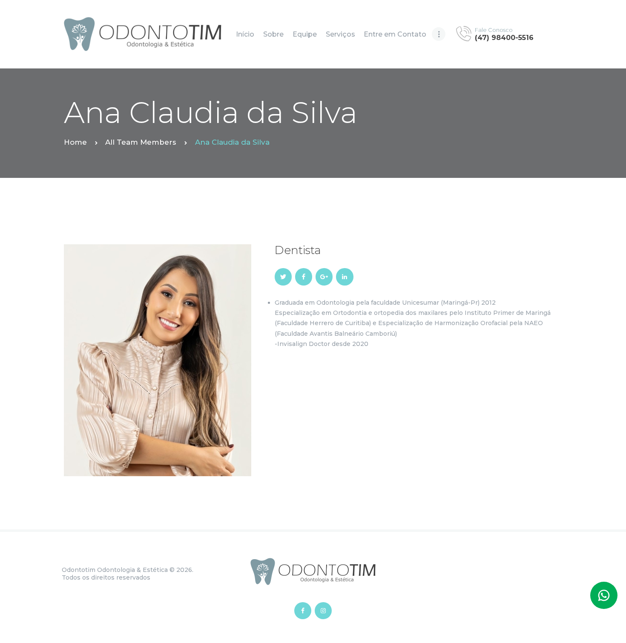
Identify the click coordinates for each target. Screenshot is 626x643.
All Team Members (140, 142)
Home (75, 142)
